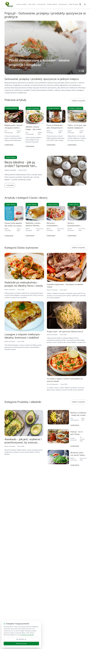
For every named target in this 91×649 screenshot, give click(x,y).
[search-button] (80, 4)
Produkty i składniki (52, 4)
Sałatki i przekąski (73, 4)
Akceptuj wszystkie (21, 643)
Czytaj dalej (10, 185)
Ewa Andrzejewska (14, 69)
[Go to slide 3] (83, 71)
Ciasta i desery (32, 4)
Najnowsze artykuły (21, 4)
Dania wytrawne (41, 4)
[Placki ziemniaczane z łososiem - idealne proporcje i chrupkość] (45, 47)
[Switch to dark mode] (84, 4)
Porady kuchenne (62, 4)
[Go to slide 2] (81, 71)
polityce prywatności (28, 635)
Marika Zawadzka (10, 289)
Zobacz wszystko (78, 101)
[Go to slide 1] (79, 71)
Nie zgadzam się (21, 639)
